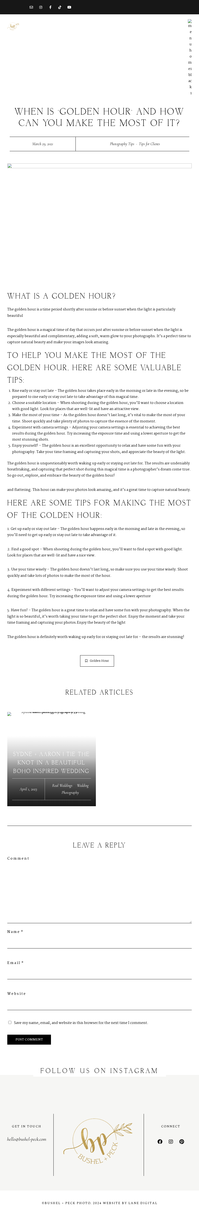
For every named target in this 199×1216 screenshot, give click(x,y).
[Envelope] (31, 7)
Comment (18, 858)
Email (14, 963)
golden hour (25, 309)
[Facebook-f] (50, 7)
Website (16, 994)
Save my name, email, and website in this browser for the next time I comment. (81, 1023)
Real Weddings (62, 785)
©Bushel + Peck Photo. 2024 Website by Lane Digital (100, 1203)
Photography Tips (122, 144)
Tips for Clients (149, 144)
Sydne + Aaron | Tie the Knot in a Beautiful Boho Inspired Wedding (51, 763)
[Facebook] (160, 1142)
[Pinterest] (182, 1142)
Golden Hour (99, 660)
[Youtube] (69, 7)
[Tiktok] (60, 7)
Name (13, 932)
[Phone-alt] (21, 7)
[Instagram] (40, 7)
